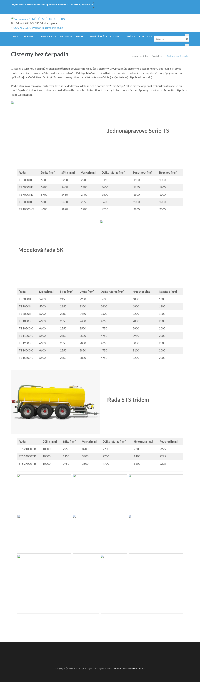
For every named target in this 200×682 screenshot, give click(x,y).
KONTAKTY (145, 36)
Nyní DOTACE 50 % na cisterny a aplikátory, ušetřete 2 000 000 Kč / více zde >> (52, 4)
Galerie (64, 36)
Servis (79, 36)
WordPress (139, 668)
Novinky (29, 36)
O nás (129, 36)
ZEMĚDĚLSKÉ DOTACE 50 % (46, 19)
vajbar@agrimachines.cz (48, 27)
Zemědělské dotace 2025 (104, 36)
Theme (117, 668)
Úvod (14, 36)
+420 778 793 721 (22, 27)
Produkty (47, 36)
